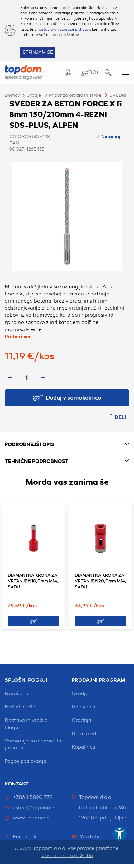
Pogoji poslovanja (25, 761)
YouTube (90, 836)
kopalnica (83, 747)
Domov (12, 95)
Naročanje (17, 693)
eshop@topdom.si (35, 807)
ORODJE (33, 95)
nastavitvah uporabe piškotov (63, 29)
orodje (80, 693)
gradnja (81, 720)
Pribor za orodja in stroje (75, 95)
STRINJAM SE (38, 52)
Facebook (24, 836)
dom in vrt (84, 734)
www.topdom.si (31, 818)
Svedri (117, 95)
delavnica (83, 707)
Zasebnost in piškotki (67, 855)
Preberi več (18, 337)
